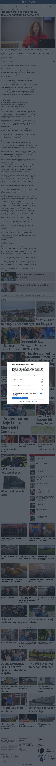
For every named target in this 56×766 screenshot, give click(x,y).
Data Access (28, 401)
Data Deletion (21, 401)
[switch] (41, 382)
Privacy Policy (34, 401)
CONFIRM (20, 397)
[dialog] (28, 383)
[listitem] (28, 379)
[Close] (47, 364)
